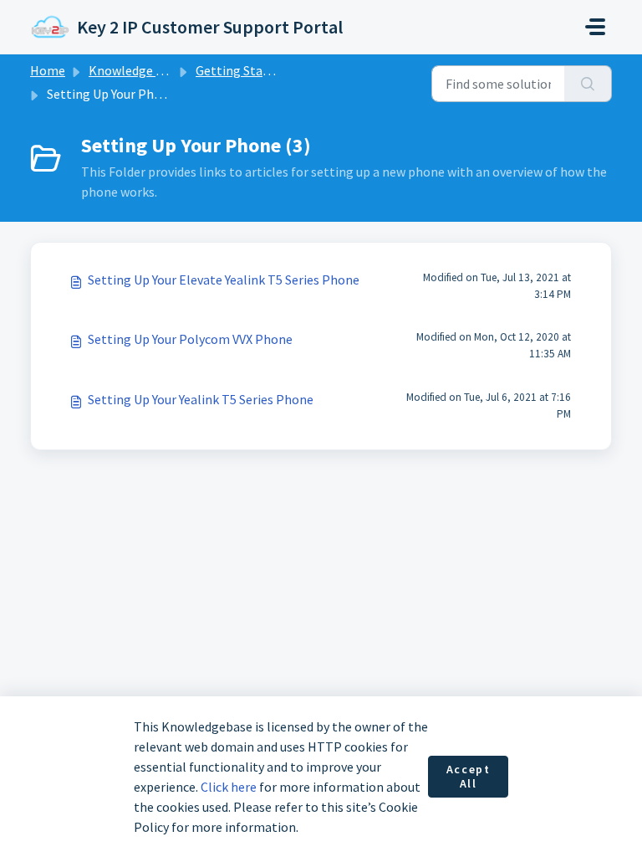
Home (47, 70)
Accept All (468, 777)
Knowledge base (135, 70)
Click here (229, 786)
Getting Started (241, 70)
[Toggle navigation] (595, 27)
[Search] (588, 83)
